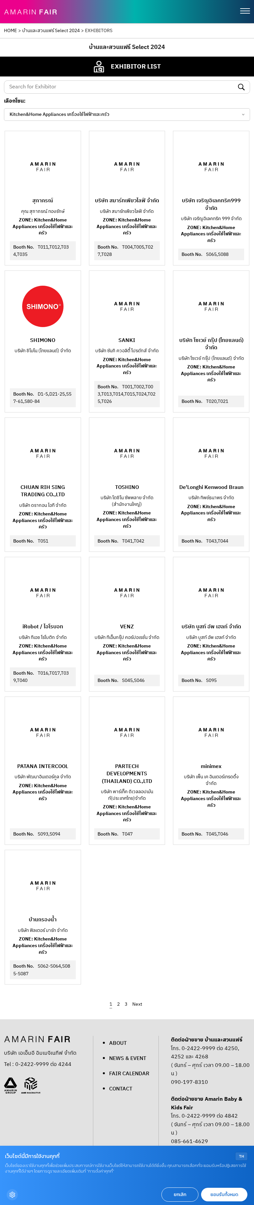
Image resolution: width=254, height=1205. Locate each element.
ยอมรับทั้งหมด (224, 1194)
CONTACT (120, 1088)
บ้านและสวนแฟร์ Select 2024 (51, 30)
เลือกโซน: (14, 101)
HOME (10, 30)
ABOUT (118, 1043)
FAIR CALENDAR (129, 1073)
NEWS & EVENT (127, 1058)
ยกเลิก (180, 1194)
